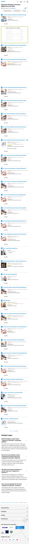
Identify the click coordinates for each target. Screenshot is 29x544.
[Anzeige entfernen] (28, 539)
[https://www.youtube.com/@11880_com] (17, 539)
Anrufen (6, 23)
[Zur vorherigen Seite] (11, 431)
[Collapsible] (26, 440)
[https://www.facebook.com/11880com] (2, 539)
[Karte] (25, 8)
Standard (13, 8)
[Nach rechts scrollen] (27, 11)
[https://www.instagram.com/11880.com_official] (6, 539)
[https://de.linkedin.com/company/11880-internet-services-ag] (13, 539)
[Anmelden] (21, 2)
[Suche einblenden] (17, 2)
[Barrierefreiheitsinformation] (24, 1)
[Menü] (27, 2)
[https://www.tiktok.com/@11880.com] (9, 539)
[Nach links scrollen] (2, 11)
